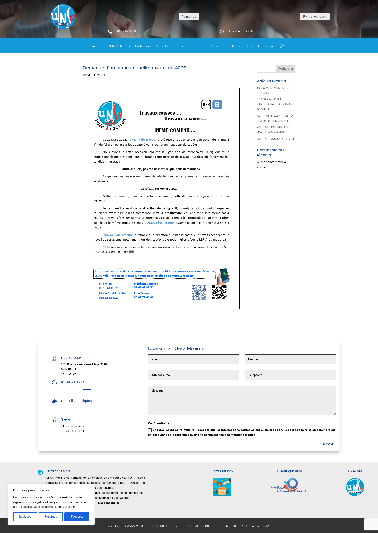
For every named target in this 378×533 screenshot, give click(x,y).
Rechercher (285, 68)
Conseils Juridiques (76, 401)
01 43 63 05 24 (126, 31)
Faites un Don (222, 471)
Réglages (25, 516)
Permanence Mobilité (207, 46)
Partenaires (143, 46)
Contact (232, 46)
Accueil (97, 46)
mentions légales (243, 435)
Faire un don (315, 16)
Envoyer (328, 443)
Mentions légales (235, 525)
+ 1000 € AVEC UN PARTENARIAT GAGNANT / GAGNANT (274, 104)
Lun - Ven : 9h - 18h (241, 31)
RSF (103, 75)
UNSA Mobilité (117, 46)
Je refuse (50, 516)
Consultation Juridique (172, 46)
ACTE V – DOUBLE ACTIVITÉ (276, 139)
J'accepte (76, 516)
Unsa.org (355, 471)
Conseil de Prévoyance (262, 46)
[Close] (90, 487)
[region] (51, 504)
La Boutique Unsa (289, 471)
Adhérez (189, 16)
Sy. (268, 525)
